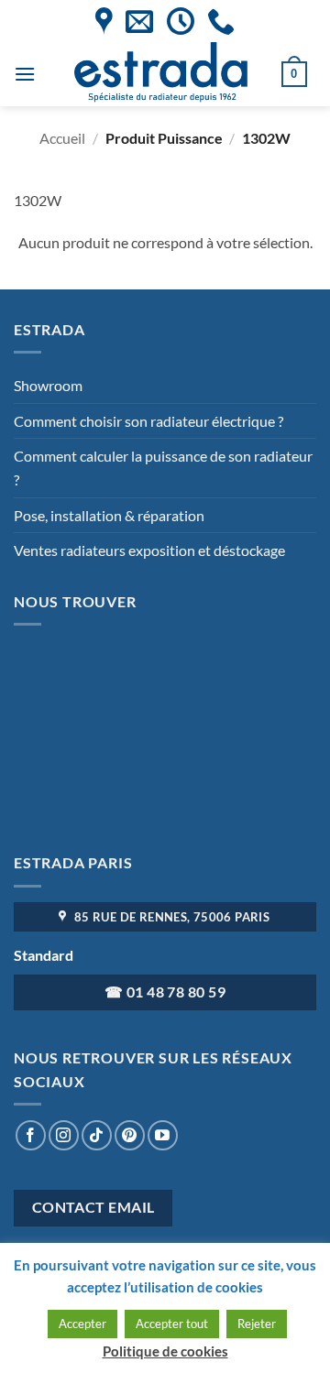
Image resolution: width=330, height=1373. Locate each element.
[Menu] (25, 73)
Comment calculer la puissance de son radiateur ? (163, 467)
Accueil (62, 138)
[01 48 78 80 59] (221, 21)
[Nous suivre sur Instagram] (64, 1135)
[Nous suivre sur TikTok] (97, 1135)
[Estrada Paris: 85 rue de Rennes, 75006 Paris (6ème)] (104, 21)
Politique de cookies (165, 1351)
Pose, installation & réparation (109, 515)
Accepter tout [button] (172, 1323)
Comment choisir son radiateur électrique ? (148, 421)
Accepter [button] (82, 1323)
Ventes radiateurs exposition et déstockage (149, 550)
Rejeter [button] (256, 1323)
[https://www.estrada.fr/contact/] (139, 21)
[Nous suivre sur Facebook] (31, 1135)
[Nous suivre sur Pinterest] (130, 1135)
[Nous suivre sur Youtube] (163, 1135)
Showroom (48, 385)
